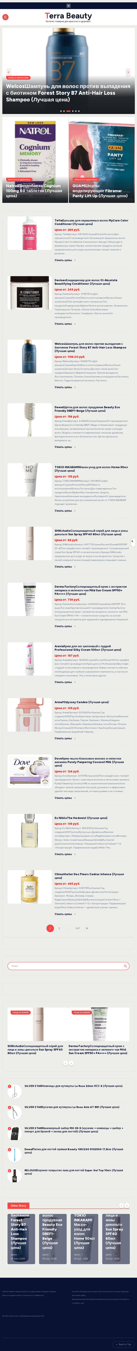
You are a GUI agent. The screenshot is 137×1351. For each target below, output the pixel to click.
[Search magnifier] (125, 966)
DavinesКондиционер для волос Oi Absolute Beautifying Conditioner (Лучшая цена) (86, 282)
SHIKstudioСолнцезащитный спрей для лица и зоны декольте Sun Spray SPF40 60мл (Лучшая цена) (91, 532)
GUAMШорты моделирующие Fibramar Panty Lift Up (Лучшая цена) (100, 190)
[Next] (71, 1063)
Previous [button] (9, 72)
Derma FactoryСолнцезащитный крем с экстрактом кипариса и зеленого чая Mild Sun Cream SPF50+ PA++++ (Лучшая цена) (91, 590)
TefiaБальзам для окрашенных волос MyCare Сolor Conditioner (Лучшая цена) (91, 222)
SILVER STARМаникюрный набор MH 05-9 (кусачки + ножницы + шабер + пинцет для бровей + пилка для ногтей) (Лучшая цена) (74, 1130)
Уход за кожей (21, 1012)
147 (78, 928)
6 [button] (78, 110)
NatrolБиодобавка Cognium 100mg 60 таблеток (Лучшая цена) (34, 190)
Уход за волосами (18, 84)
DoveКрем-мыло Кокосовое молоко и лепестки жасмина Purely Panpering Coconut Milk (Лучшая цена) (89, 762)
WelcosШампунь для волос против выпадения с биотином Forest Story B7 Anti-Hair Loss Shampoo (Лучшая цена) (90, 347)
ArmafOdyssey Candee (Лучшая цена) (82, 702)
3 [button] (66, 110)
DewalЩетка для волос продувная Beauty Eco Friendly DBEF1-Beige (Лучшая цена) (87, 409)
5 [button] (75, 110)
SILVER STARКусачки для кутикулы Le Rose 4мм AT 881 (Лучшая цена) (72, 1107)
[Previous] (65, 1063)
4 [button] (69, 110)
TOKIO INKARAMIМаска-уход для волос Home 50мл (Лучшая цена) (84, 1231)
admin (14, 1254)
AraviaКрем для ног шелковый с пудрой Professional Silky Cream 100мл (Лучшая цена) (88, 648)
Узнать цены (64, 260)
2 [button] (63, 110)
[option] (68, 71)
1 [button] (60, 110)
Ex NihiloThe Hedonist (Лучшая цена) (81, 818)
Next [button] (128, 72)
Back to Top (125, 1344)
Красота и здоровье (19, 180)
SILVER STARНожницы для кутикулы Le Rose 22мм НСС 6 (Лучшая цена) (74, 1086)
